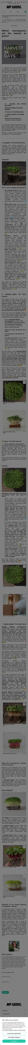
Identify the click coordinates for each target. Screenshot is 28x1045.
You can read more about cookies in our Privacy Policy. (13, 1030)
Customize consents (14, 1037)
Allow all (14, 1041)
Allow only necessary (14, 1033)
